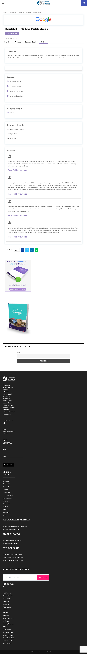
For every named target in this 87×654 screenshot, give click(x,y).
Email (18, 352)
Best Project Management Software (15, 526)
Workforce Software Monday (12, 540)
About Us (6, 481)
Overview (7, 42)
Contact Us (6, 484)
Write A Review (8, 495)
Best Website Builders (10, 543)
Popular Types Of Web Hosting (13, 557)
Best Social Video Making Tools (13, 560)
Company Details (30, 42)
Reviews (43, 42)
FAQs (4, 515)
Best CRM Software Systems (12, 554)
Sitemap (5, 501)
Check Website (12, 33)
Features (18, 42)
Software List (7, 498)
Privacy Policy (7, 487)
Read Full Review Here (17, 170)
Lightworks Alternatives (11, 529)
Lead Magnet (7, 593)
